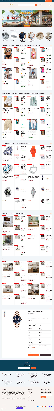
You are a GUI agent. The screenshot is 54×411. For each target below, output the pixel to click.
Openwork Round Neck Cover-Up (23, 44)
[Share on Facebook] (28, 309)
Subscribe (43, 393)
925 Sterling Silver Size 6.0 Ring (48, 161)
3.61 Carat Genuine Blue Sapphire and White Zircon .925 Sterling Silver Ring (48, 153)
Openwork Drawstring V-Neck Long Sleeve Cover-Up (48, 45)
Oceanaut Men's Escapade (35, 307)
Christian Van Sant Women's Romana (23, 143)
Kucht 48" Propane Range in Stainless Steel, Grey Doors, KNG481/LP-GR (23, 270)
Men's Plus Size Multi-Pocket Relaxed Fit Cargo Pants (23, 94)
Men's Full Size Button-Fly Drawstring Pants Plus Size (32, 128)
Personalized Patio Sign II (23, 222)
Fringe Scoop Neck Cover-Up (7, 76)
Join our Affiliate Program (31, 396)
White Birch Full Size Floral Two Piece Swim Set (32, 56)
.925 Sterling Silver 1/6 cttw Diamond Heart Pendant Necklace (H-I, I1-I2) (33, 173)
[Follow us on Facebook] (16, 402)
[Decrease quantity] (32, 348)
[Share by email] (33, 309)
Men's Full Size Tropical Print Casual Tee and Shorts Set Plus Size (48, 94)
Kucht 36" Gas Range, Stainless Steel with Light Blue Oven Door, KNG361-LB (23, 293)
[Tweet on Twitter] (32, 309)
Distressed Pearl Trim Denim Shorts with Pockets (23, 55)
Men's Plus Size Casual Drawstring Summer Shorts (8, 105)
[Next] (52, 32)
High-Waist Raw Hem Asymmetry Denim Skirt (33, 76)
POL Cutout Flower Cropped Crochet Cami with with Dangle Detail (48, 77)
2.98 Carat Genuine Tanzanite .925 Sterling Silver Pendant (7, 154)
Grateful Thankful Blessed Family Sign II (23, 213)
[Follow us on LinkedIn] (23, 402)
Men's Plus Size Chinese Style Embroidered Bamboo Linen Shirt (23, 128)
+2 (25, 69)
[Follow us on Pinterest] (21, 402)
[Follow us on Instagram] (20, 402)
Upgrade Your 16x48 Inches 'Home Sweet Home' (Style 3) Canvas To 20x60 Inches (48, 244)
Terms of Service (30, 388)
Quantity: (29, 347)
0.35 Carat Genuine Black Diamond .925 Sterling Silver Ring (48, 143)
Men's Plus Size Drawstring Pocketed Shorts (33, 105)
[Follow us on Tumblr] (24, 402)
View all (51, 41)
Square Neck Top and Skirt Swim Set (48, 65)
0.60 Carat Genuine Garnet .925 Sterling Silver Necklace (23, 152)
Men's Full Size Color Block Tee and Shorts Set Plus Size (23, 117)
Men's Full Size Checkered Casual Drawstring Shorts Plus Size (7, 128)
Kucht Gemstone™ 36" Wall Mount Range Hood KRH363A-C (48, 292)
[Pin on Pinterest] (30, 309)
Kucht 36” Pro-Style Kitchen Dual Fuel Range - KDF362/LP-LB (48, 259)
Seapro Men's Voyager (48, 183)
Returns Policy (30, 389)
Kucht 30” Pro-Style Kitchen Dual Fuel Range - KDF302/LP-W (7, 292)
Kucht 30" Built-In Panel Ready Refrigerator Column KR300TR (48, 270)
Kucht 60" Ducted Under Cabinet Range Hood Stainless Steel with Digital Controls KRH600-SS (23, 282)
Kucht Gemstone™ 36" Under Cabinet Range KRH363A (7, 270)
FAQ (28, 393)
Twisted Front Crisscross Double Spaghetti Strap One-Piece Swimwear (23, 66)
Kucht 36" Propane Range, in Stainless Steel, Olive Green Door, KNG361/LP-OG (33, 270)
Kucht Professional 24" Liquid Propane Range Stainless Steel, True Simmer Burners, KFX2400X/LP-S (48, 282)
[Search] (36, 5)
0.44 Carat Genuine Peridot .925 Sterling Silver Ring (23, 173)
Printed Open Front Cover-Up (48, 54)
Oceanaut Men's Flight (23, 183)
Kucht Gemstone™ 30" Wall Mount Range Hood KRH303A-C (33, 292)
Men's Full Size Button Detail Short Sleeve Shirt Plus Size (23, 105)
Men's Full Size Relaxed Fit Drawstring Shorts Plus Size (48, 105)
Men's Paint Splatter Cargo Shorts (48, 127)
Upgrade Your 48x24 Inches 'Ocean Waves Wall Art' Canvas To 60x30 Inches (33, 232)
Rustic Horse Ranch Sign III (48, 213)
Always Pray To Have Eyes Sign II (48, 222)
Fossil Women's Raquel (48, 172)
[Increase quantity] (37, 348)
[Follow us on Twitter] (18, 402)
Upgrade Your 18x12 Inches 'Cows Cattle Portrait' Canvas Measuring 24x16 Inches (23, 244)
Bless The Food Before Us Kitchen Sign (23, 232)
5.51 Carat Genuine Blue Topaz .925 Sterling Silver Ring (8, 173)
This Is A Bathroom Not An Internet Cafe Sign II (48, 232)
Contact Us (29, 392)
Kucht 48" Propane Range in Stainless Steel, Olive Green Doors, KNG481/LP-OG (23, 260)
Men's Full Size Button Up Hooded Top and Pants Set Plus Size (48, 117)
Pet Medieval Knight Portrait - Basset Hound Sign (8, 243)
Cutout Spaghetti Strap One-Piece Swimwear (23, 77)
